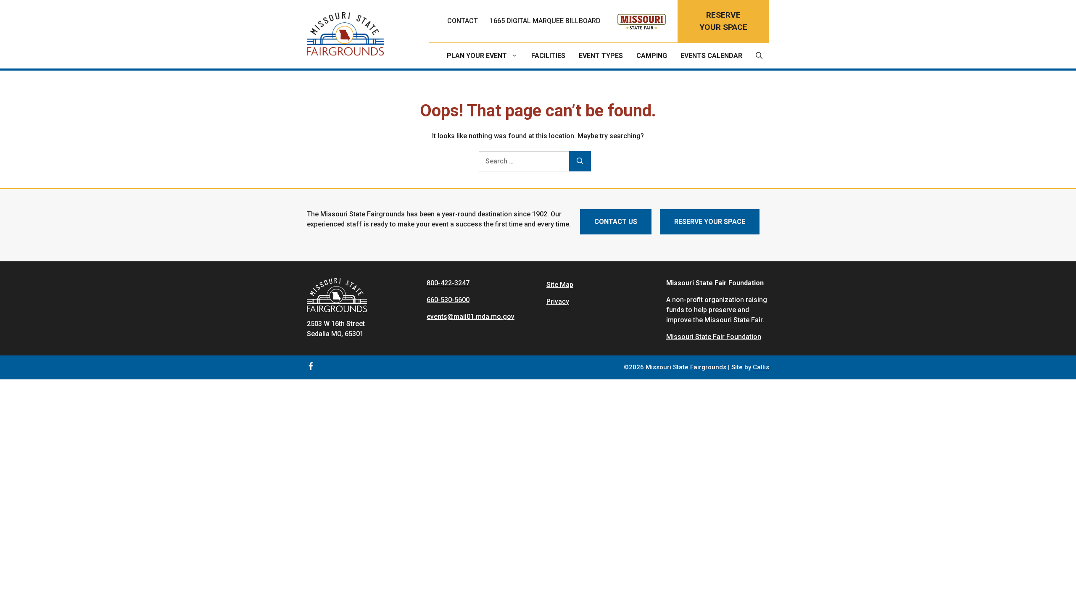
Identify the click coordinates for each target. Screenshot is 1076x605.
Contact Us (615, 222)
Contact (462, 21)
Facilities (548, 56)
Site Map (559, 285)
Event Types (601, 56)
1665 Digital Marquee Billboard (545, 21)
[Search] (580, 161)
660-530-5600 (448, 300)
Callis (761, 367)
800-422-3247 (448, 283)
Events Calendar (711, 56)
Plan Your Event (477, 56)
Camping (651, 56)
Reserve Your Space (709, 222)
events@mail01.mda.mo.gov (470, 317)
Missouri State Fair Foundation (713, 337)
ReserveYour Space (723, 21)
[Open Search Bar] (759, 55)
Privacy (557, 301)
